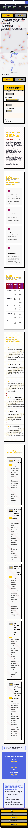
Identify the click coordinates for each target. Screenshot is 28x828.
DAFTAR (20, 15)
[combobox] (12, 2)
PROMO (15, 810)
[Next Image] (25, 40)
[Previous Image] (2, 40)
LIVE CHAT (14, 824)
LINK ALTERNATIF (14, 821)
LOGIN (7, 15)
